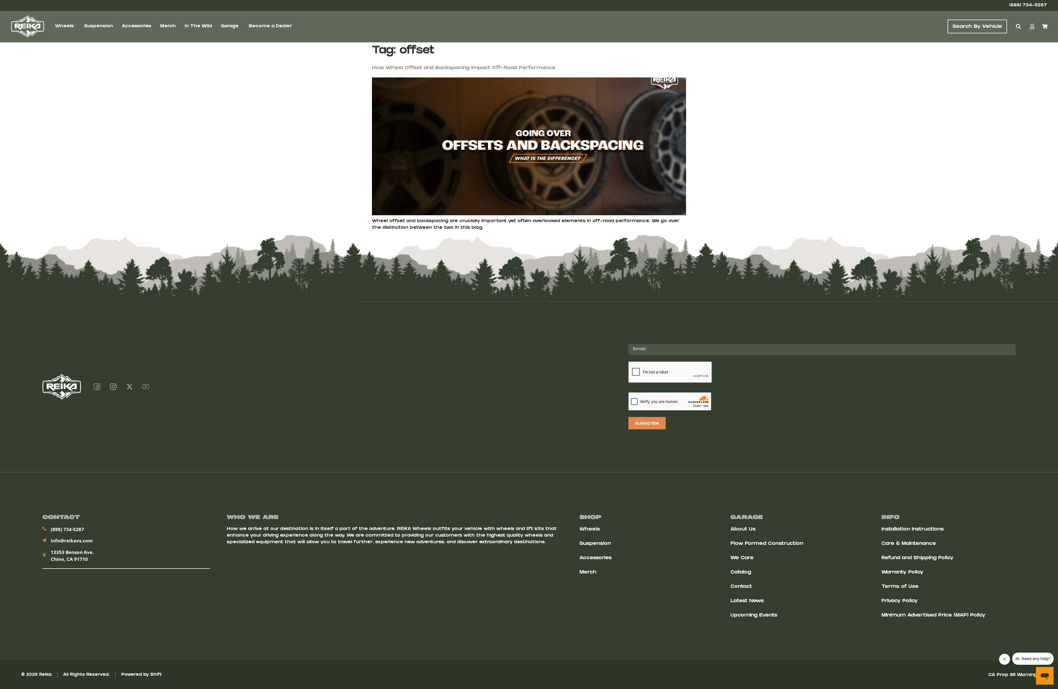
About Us (742, 529)
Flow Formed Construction (766, 544)
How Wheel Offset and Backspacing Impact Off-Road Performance (463, 68)
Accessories (595, 558)
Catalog (740, 572)
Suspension (595, 544)
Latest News (747, 601)
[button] (1018, 26)
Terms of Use (900, 587)
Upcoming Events (753, 615)
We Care (742, 558)
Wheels (589, 529)
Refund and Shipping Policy (917, 558)
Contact (741, 587)
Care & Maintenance (908, 544)
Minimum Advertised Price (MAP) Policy (933, 615)
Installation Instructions (912, 529)
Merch (588, 572)
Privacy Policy (899, 601)
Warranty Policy (902, 572)
